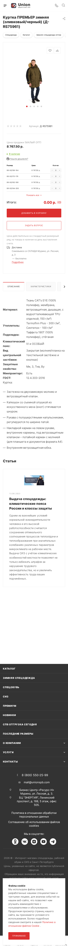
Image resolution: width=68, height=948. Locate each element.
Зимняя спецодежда (19, 677)
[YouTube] (43, 841)
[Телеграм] (53, 841)
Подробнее (18, 262)
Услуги (8, 752)
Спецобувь (11, 687)
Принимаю (19, 936)
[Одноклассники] (15, 841)
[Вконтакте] (24, 841)
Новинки (9, 715)
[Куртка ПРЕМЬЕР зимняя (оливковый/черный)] (34, 81)
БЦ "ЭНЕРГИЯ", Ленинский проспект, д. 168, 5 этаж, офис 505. (36, 801)
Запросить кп (65, 29)
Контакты (10, 761)
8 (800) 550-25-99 (35, 775)
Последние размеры (18, 733)
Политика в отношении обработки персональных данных (34, 814)
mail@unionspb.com (37, 782)
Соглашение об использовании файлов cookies (34, 823)
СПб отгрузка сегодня (20, 724)
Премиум (9, 705)
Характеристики (41, 286)
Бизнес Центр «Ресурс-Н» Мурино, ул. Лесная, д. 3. (36, 791)
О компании (12, 743)
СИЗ (5, 696)
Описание (13, 286)
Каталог (9, 668)
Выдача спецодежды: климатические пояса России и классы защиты (30, 503)
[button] (27, 106)
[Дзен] (34, 841)
